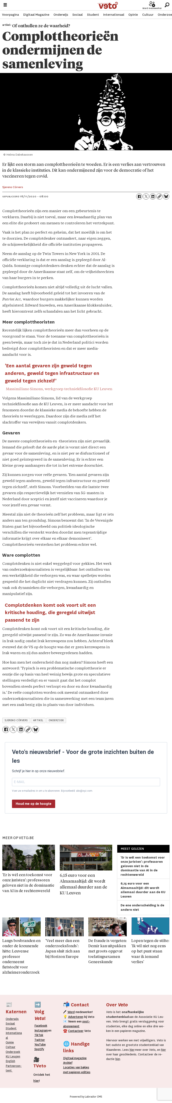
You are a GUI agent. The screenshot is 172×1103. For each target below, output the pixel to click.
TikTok (38, 1035)
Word (71, 1012)
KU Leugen (13, 1056)
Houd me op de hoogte (33, 804)
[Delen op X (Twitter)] (146, 196)
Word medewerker (152, 8)
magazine (76, 1058)
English (10, 1061)
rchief (67, 1063)
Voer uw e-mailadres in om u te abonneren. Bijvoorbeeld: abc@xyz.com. (52, 790)
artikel (38, 720)
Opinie (133, 15)
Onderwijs (60, 15)
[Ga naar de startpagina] (107, 5)
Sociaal (77, 15)
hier (132, 1050)
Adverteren (75, 1017)
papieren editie (79, 1072)
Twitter (39, 1040)
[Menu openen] (5, 5)
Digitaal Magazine (36, 15)
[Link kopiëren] (159, 196)
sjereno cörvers (16, 720)
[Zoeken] (167, 5)
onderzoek (56, 720)
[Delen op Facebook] (139, 196)
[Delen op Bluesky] (166, 196)
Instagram (41, 1030)
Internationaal (113, 15)
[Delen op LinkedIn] (153, 196)
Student (93, 15)
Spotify (39, 1049)
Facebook (40, 1026)
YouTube (40, 1044)
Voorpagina (10, 15)
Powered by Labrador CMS (86, 1096)
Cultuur (148, 15)
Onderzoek (13, 1052)
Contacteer (75, 1031)
